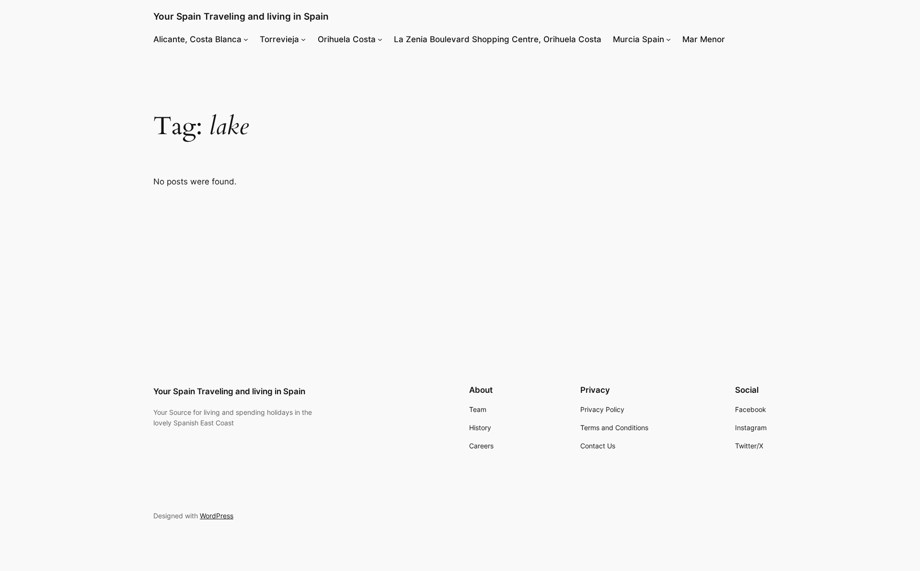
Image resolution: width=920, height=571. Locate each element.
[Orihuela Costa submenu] (380, 39)
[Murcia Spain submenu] (668, 39)
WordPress (216, 516)
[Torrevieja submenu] (303, 39)
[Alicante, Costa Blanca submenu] (245, 39)
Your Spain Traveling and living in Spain (241, 16)
